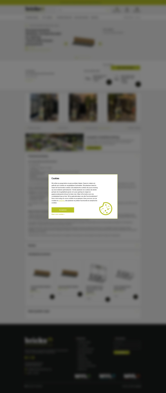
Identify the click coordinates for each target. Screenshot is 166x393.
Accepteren (63, 210)
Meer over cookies (57, 214)
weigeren (62, 200)
